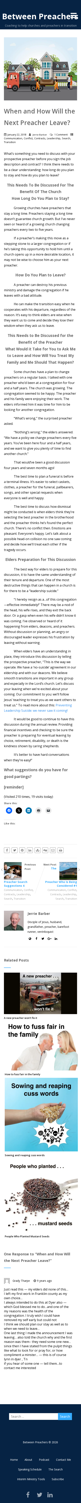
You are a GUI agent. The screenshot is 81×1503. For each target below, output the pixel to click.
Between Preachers (40, 16)
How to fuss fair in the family (22, 1074)
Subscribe (58, 1479)
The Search (55, 1469)
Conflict (28, 138)
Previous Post (20, 875)
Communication (13, 138)
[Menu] (74, 15)
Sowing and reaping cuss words (25, 1155)
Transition (10, 142)
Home (14, 1460)
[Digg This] (45, 850)
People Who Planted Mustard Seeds (27, 1236)
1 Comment (61, 134)
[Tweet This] (14, 850)
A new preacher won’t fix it (20, 1018)
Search (66, 138)
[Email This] (53, 850)
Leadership (53, 138)
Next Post (60, 875)
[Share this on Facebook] (7, 850)
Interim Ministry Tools (31, 1479)
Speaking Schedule (30, 1469)
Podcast (44, 1460)
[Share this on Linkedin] (30, 850)
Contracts (39, 138)
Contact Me (63, 1460)
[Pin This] (22, 850)
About (28, 1460)
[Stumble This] (37, 850)
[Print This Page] (61, 850)
